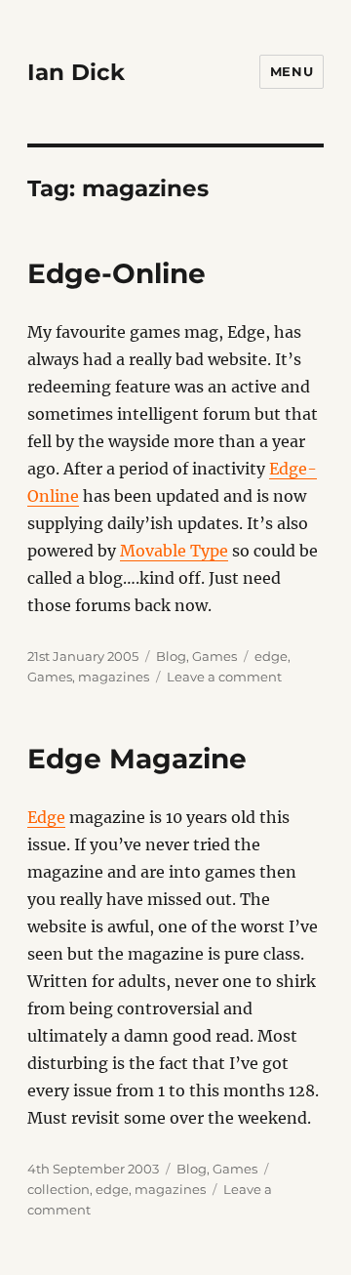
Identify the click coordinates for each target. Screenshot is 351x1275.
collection (58, 1189)
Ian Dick (76, 72)
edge (271, 656)
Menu (291, 71)
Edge (46, 817)
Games (214, 656)
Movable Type (174, 550)
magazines (113, 676)
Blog (171, 656)
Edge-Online (116, 273)
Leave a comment (224, 676)
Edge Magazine (137, 758)
